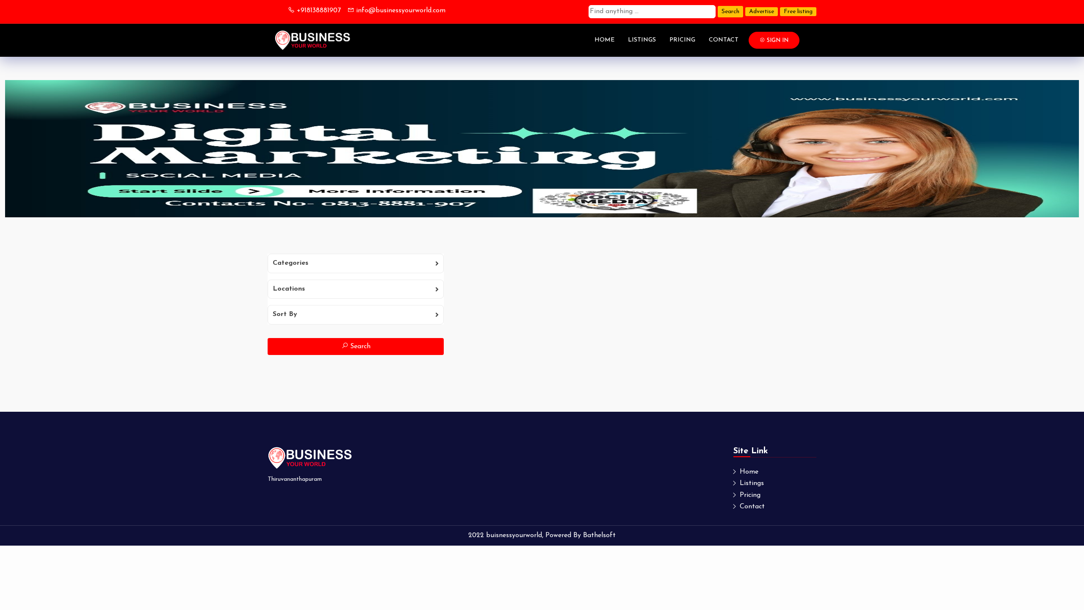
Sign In (776, 40)
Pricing (682, 40)
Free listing (798, 11)
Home (604, 40)
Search (730, 11)
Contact (723, 40)
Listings (642, 40)
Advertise (761, 11)
